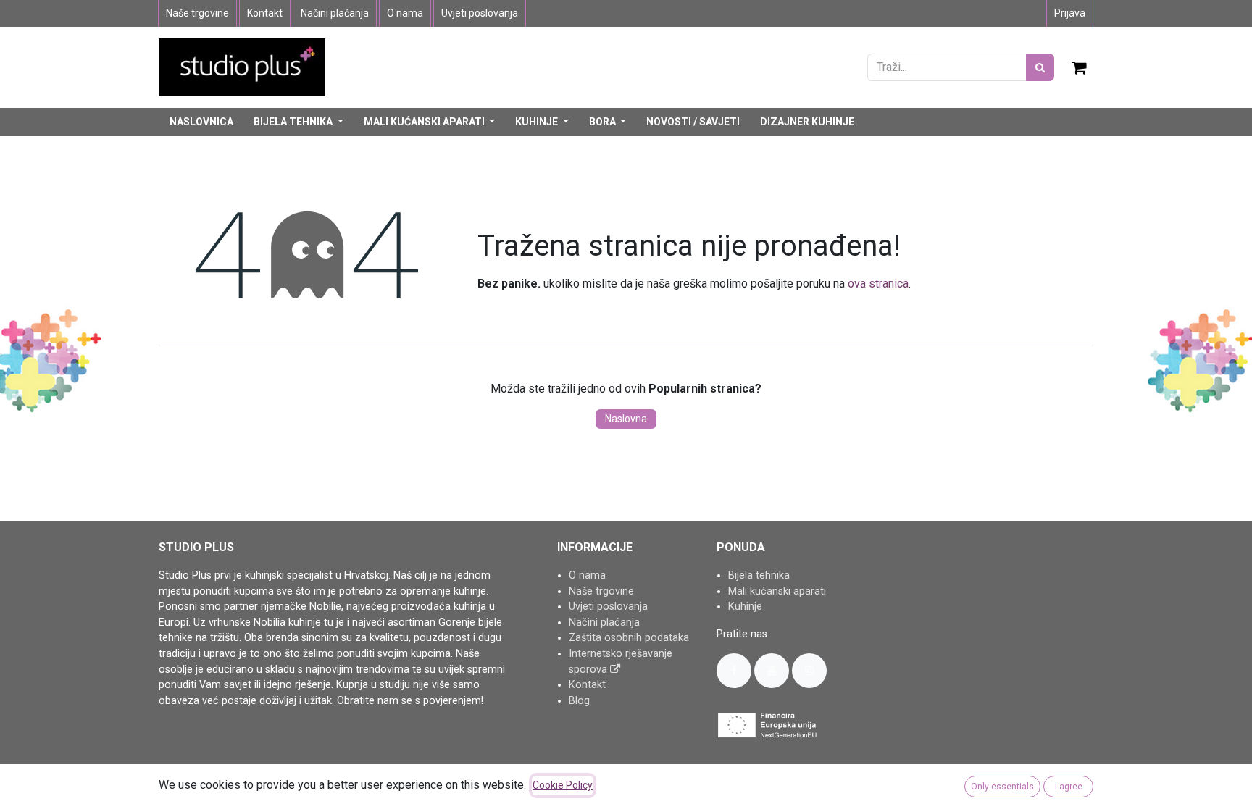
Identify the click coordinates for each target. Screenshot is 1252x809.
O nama (405, 13)
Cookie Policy (563, 785)
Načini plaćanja (335, 13)
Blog (579, 701)
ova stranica (878, 283)
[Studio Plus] (242, 66)
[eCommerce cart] (1079, 67)
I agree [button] (1068, 786)
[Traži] (1040, 67)
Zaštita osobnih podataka (629, 638)
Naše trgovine (197, 13)
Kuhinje (745, 606)
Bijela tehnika (759, 575)
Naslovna (626, 418)
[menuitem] (201, 122)
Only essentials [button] (1002, 786)
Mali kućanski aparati (777, 591)
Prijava (1069, 13)
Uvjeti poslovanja (479, 13)
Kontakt (265, 13)
